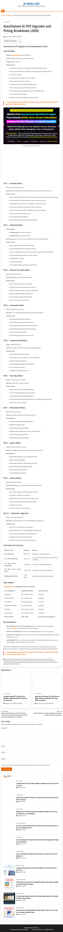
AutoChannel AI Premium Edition (12, 662)
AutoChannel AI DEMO (25, 660)
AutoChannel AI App (47, 659)
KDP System (20, 865)
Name (3, 746)
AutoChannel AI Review (44, 662)
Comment (4, 728)
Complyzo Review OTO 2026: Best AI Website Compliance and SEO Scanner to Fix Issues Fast (15, 698)
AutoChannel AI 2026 (19, 659)
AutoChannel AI (8, 586)
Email (3, 752)
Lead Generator (21, 823)
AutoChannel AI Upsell (14, 664)
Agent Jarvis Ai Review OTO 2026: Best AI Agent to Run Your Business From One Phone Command (47, 698)
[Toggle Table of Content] (19, 41)
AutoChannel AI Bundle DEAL (11, 660)
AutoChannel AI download (37, 660)
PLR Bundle (20, 851)
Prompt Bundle (21, 879)
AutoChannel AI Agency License (33, 659)
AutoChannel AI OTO (50, 660)
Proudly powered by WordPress (19, 929)
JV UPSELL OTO (31, 4)
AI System (9, 15)
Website (3, 759)
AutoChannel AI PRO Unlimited (29, 662)
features (15, 628)
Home (3, 15)
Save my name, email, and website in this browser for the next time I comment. (26, 765)
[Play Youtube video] (31, 164)
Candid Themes (48, 929)
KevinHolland (18, 36)
